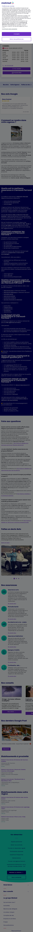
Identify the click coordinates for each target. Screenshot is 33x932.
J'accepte (16, 34)
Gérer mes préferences (16, 39)
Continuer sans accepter (9, 29)
